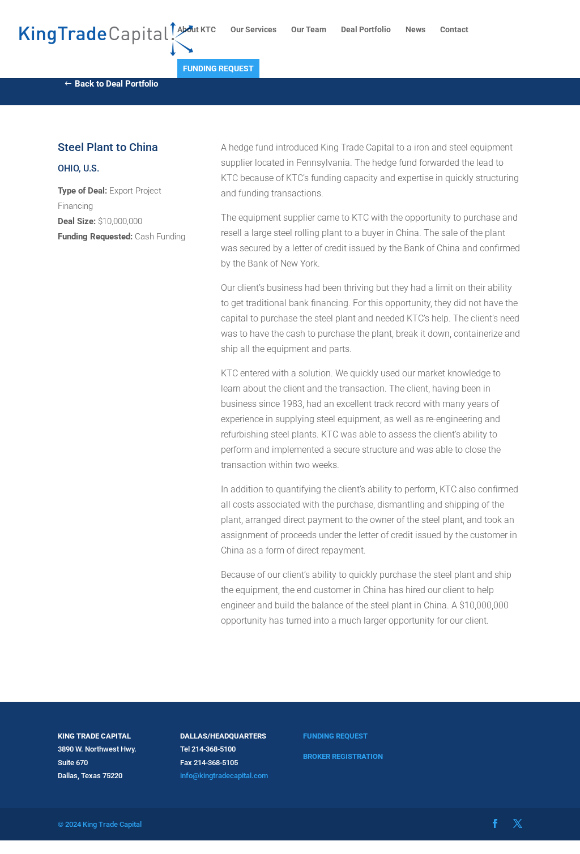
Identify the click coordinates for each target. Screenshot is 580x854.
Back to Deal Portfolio (116, 84)
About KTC (196, 29)
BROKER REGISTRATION (343, 756)
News (415, 29)
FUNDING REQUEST (218, 68)
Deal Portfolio (366, 29)
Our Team (308, 29)
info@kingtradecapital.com (224, 775)
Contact (454, 29)
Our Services (253, 29)
